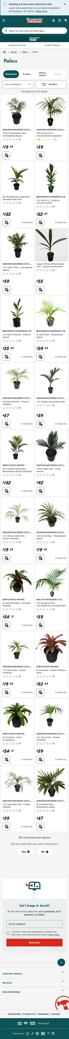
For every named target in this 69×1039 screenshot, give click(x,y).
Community (14, 1014)
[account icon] (53, 20)
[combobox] (34, 30)
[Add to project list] (6, 155)
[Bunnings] (34, 21)
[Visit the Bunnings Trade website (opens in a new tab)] (34, 39)
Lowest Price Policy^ (17, 45)
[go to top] (61, 962)
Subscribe (34, 942)
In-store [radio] (26, 74)
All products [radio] (11, 74)
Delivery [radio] (58, 74)
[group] (34, 74)
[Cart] (66, 20)
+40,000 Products (52, 45)
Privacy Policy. (53, 934)
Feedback (43, 1014)
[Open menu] (4, 20)
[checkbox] (8, 933)
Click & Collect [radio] (42, 74)
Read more (41, 11)
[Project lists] (60, 20)
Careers (56, 1014)
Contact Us (29, 1014)
